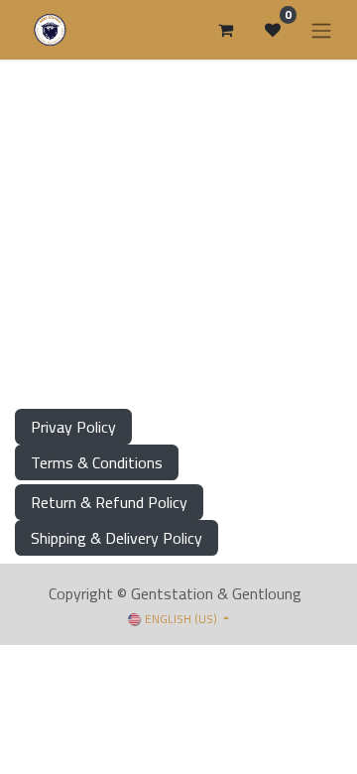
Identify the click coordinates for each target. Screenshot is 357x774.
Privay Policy (73, 427)
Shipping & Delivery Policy (116, 538)
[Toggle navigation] (321, 30)
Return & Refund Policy (109, 502)
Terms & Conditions (97, 462)
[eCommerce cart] (225, 30)
